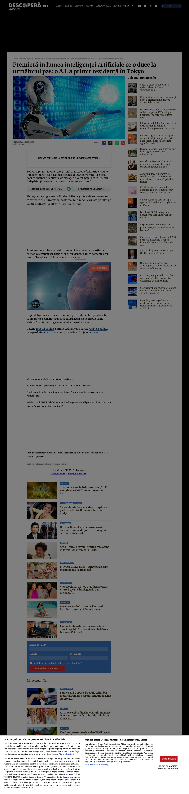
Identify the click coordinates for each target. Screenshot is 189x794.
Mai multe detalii (66, 754)
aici (67, 774)
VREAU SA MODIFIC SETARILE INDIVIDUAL (168, 767)
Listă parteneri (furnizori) (96, 765)
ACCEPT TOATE (169, 759)
